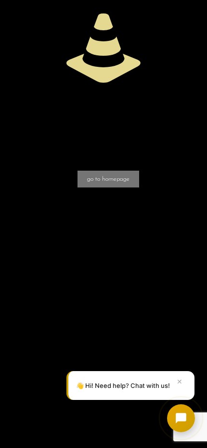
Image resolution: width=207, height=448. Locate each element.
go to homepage (108, 179)
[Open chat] (181, 418)
